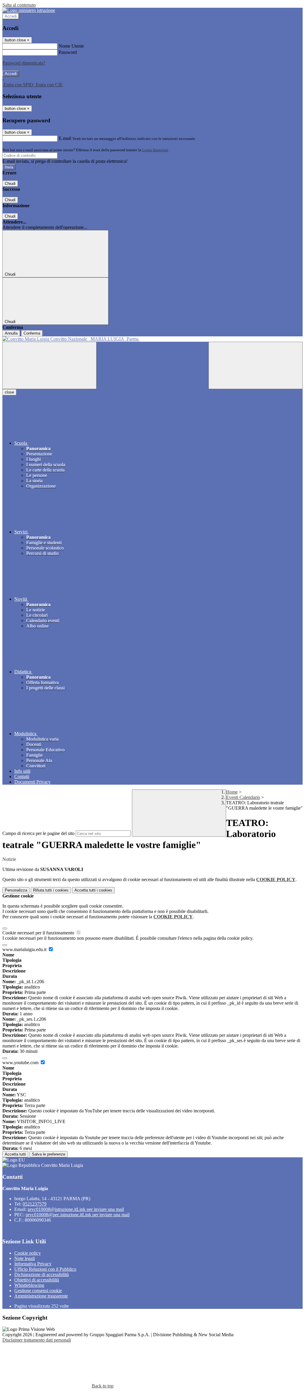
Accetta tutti (93, 890)
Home (232, 791)
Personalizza (16, 890)
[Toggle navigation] (49, 365)
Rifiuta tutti (51, 890)
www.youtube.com (21, 1062)
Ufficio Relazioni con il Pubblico (45, 1269)
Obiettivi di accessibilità (36, 1279)
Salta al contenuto (19, 4)
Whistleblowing (29, 1285)
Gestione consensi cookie (38, 1290)
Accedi (11, 16)
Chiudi (10, 183)
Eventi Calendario (243, 797)
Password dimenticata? (23, 62)
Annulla (11, 333)
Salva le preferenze (48, 1154)
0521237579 (34, 1203)
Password (68, 52)
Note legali (24, 1258)
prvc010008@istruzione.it (76, 1209)
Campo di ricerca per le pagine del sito (38, 833)
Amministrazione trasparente (41, 1295)
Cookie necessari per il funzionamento (38, 932)
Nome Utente (71, 46)
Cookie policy (27, 1253)
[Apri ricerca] (255, 365)
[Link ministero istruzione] (28, 10)
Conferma (32, 333)
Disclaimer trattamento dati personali (36, 1339)
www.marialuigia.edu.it (25, 949)
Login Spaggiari (155, 150)
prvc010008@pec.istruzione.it (78, 1214)
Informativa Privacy (33, 1263)
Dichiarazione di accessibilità (41, 1274)
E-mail (65, 138)
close (9, 392)
